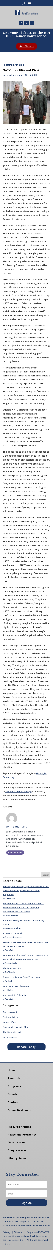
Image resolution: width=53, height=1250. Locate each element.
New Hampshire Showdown (16, 986)
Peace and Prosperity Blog (15, 1027)
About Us (14, 1078)
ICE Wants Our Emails (13, 933)
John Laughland (14, 75)
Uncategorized (10, 1037)
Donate (13, 1094)
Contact (13, 1102)
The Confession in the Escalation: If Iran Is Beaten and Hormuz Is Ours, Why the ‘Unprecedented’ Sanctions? (23, 907)
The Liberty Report (12, 1032)
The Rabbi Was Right (13, 968)
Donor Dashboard (20, 1110)
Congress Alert (10, 1012)
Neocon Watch (10, 1022)
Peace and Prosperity (22, 1134)
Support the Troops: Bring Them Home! (22, 977)
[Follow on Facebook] (21, 23)
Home (12, 1070)
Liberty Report (18, 1158)
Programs (14, 1086)
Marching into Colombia (14, 995)
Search (46, 875)
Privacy (7, 1232)
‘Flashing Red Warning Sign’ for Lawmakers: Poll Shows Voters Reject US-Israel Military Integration (26, 890)
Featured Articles (13, 64)
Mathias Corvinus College (18, 791)
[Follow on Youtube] (32, 23)
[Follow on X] (26, 23)
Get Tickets (26, 46)
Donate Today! (26, 1047)
